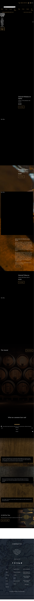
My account (27, 584)
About (7, 569)
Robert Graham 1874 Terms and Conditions (26, 573)
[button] (1, 22)
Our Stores (15, 10)
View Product (3, 85)
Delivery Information (26, 569)
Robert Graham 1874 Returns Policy (26, 577)
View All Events (10, 38)
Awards (7, 572)
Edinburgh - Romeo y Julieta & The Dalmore (3, 50)
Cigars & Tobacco (16, 569)
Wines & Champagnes (17, 572)
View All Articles (29, 350)
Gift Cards (32, 10)
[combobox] (9, 7)
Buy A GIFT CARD (5, 520)
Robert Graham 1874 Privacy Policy (26, 581)
